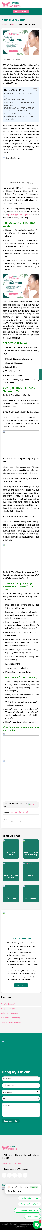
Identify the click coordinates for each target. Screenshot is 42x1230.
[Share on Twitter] (10, 823)
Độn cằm (31, 875)
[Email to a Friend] (14, 823)
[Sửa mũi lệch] (11, 890)
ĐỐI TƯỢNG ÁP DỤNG (14, 99)
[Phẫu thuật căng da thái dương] (31, 845)
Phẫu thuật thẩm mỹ (9, 1013)
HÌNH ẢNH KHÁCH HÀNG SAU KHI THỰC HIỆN (18, 117)
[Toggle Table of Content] (34, 90)
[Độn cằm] (31, 867)
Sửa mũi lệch (11, 898)
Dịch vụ (14, 24)
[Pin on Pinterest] (19, 823)
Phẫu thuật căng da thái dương (31, 854)
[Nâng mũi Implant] (11, 845)
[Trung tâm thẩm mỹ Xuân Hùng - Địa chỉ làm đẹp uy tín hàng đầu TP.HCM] (19, 4)
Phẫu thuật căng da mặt (11, 876)
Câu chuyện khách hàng (10, 1018)
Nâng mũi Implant (11, 854)
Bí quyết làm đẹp (8, 1009)
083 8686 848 (20, 1163)
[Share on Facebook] (5, 823)
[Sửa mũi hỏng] (31, 890)
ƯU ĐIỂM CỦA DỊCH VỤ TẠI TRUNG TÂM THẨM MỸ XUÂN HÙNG (19, 109)
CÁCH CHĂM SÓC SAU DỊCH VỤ (17, 114)
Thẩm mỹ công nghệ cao (11, 1022)
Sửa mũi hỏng (30, 898)
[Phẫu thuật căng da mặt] (11, 867)
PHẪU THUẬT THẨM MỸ (19, 812)
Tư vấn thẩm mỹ (8, 1004)
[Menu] (38, 4)
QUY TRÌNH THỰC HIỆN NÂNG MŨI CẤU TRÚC (19, 103)
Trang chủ (6, 24)
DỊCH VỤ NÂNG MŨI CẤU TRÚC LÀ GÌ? (18, 95)
